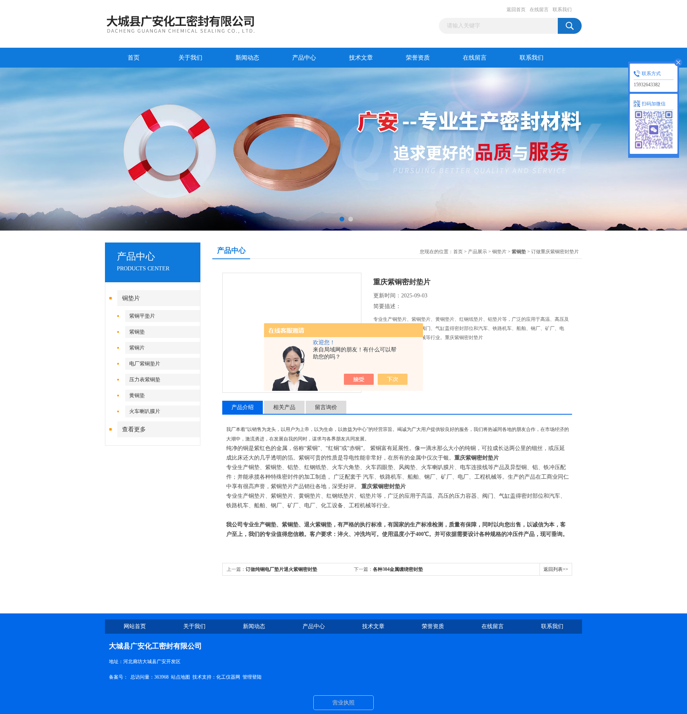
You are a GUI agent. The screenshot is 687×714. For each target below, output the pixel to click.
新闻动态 (247, 57)
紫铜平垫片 (142, 316)
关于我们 (190, 57)
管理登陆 (252, 677)
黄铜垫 (137, 395)
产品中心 (304, 57)
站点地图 (180, 677)
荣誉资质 (418, 57)
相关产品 (284, 407)
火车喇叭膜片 (144, 411)
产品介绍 (242, 407)
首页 (134, 57)
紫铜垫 (137, 332)
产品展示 (477, 251)
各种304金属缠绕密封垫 (398, 569)
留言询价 (326, 407)
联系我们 (562, 9)
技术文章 (361, 57)
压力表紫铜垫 (144, 379)
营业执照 (343, 703)
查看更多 (134, 429)
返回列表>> (555, 569)
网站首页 (135, 626)
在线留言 (539, 9)
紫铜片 (137, 348)
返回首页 (516, 9)
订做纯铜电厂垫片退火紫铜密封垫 (281, 569)
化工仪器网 (228, 677)
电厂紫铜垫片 (144, 364)
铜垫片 (131, 298)
